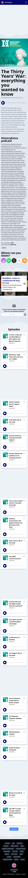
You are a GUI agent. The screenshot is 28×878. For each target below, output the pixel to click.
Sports (22, 859)
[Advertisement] (14, 19)
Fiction (22, 851)
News (21, 854)
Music (22, 846)
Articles (18, 874)
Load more (14, 829)
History (4, 247)
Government (17, 856)
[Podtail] (14, 260)
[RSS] (24, 260)
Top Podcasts (11, 874)
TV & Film (14, 851)
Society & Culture (20, 848)
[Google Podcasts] (19, 260)
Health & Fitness (7, 859)
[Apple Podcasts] (3, 260)
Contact (23, 874)
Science (16, 859)
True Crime (14, 854)
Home (4, 874)
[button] (26, 2)
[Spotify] (8, 260)
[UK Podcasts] (14, 865)
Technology (7, 851)
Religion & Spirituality (8, 848)
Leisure (9, 856)
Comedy (7, 843)
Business (6, 846)
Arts (13, 843)
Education (19, 843)
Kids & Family (14, 846)
